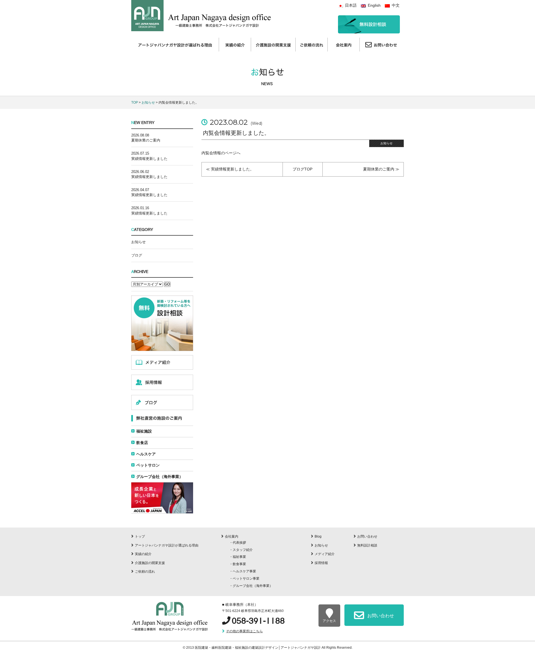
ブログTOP (302, 169)
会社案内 (231, 536)
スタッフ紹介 (243, 550)
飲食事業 (239, 564)
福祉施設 (144, 431)
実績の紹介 (143, 554)
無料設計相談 (367, 545)
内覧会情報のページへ (220, 153)
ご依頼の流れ (145, 572)
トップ (140, 536)
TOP (134, 102)
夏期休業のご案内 (145, 140)
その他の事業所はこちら (244, 631)
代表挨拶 (239, 543)
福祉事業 (239, 557)
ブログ (136, 255)
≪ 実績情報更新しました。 (230, 169)
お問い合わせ (367, 536)
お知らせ (148, 102)
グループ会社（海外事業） (159, 476)
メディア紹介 (325, 554)
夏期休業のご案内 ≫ (381, 169)
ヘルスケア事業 (244, 571)
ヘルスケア (146, 454)
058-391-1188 (258, 621)
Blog (318, 536)
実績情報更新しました (149, 159)
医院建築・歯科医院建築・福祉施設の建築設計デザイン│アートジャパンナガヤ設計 (258, 648)
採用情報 (321, 563)
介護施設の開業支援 (150, 563)
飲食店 (142, 442)
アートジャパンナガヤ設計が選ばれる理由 (166, 545)
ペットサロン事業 (246, 578)
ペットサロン (148, 465)
